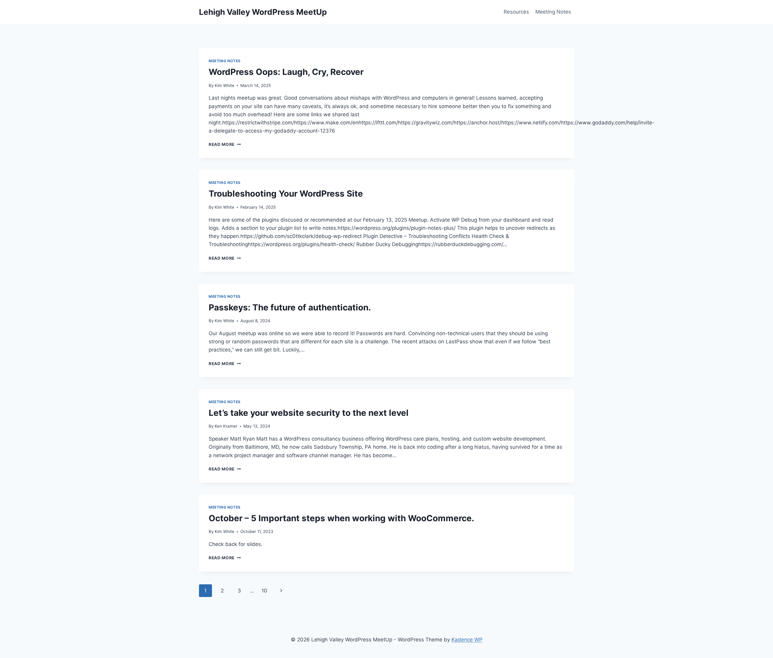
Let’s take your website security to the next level (309, 413)
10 (264, 591)
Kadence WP (467, 640)
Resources (516, 12)
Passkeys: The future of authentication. (290, 307)
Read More (225, 144)
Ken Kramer (226, 426)
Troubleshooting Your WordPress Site (286, 193)
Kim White (224, 85)
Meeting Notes (553, 12)
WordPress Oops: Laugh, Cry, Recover (286, 72)
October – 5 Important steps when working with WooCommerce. (341, 518)
